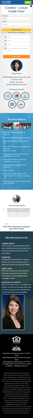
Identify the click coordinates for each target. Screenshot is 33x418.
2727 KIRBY (6, 2)
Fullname (5, 16)
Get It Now (16, 30)
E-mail (4, 21)
